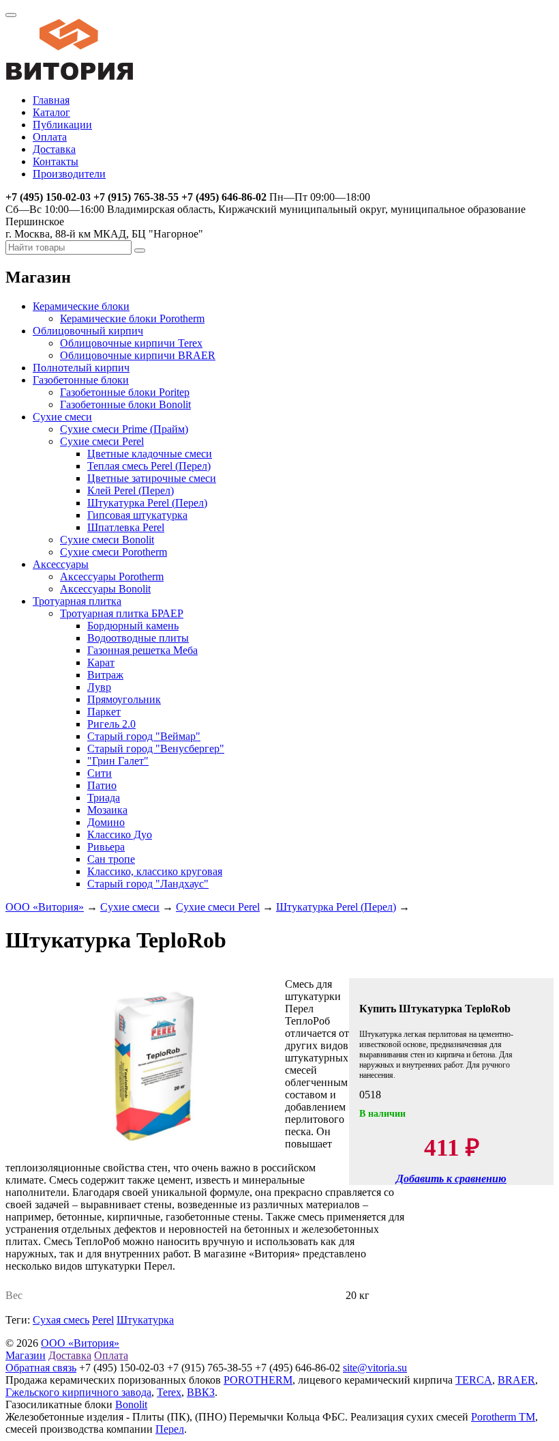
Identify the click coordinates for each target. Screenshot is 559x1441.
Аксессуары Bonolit (105, 589)
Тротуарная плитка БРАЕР (121, 613)
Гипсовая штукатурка (137, 515)
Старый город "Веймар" (143, 736)
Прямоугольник (124, 699)
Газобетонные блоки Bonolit (125, 404)
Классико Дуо (119, 834)
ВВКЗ (201, 1392)
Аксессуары (61, 564)
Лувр (99, 687)
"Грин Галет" (118, 761)
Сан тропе (111, 859)
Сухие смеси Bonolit (107, 539)
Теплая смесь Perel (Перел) (149, 466)
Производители (69, 174)
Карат (101, 662)
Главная (51, 100)
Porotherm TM (503, 1417)
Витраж (105, 675)
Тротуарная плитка (77, 601)
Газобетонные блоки (81, 380)
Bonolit (131, 1404)
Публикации (62, 124)
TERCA (473, 1380)
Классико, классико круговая (154, 871)
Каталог (51, 112)
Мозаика (107, 810)
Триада (103, 797)
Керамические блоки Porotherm (132, 318)
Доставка (54, 149)
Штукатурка (145, 1320)
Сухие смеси (62, 417)
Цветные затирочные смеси (151, 478)
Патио (102, 785)
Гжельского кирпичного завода (78, 1392)
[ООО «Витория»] (69, 77)
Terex (169, 1392)
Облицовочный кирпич (88, 331)
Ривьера (106, 847)
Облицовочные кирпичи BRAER (137, 355)
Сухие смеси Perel (102, 441)
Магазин (25, 1355)
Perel (103, 1320)
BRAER (516, 1380)
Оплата (50, 137)
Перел (169, 1429)
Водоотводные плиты (138, 638)
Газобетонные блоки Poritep (125, 392)
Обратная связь (40, 1367)
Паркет (104, 711)
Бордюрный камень (133, 625)
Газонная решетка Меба (142, 650)
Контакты (55, 161)
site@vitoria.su (375, 1367)
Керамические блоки (81, 306)
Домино (106, 822)
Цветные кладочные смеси (149, 453)
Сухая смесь (61, 1320)
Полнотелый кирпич (81, 367)
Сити (99, 773)
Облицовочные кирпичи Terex (131, 343)
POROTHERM (258, 1380)
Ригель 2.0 (111, 724)
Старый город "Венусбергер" (155, 748)
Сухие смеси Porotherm (113, 552)
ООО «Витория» (44, 907)
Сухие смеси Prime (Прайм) (124, 429)
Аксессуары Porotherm (112, 576)
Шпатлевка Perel (125, 527)
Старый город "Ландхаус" (148, 883)
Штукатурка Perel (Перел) (147, 503)
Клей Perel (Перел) (130, 490)
